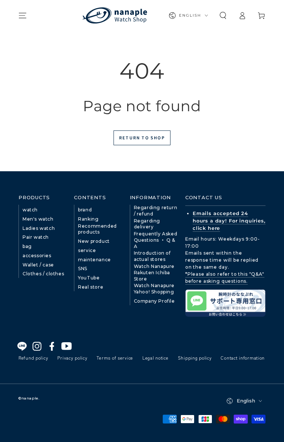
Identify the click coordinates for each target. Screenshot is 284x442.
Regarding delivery (147, 224)
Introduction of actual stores (152, 256)
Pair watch (36, 237)
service (87, 250)
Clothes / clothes (43, 273)
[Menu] (22, 15)
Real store (90, 287)
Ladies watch (39, 228)
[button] (223, 15)
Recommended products (97, 229)
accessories (37, 255)
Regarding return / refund (156, 211)
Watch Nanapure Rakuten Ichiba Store (154, 273)
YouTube (88, 277)
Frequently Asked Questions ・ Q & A (156, 240)
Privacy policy (72, 357)
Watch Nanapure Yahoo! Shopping (154, 289)
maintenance (94, 259)
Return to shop (142, 137)
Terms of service (115, 357)
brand (85, 209)
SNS (82, 268)
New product (94, 241)
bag (27, 246)
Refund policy (33, 357)
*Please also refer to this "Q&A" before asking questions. (224, 277)
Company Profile (154, 301)
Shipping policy (195, 357)
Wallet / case (38, 265)
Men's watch (38, 219)
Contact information (243, 357)
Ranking (88, 219)
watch (30, 209)
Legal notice (155, 357)
